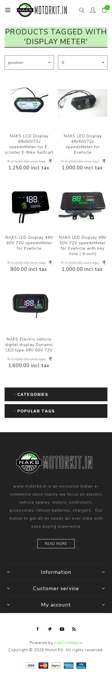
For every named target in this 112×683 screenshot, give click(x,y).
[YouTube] (62, 629)
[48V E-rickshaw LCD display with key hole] (82, 204)
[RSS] (74, 629)
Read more (56, 544)
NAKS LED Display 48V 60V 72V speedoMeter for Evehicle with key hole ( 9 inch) (83, 246)
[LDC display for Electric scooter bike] (29, 204)
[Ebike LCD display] (29, 103)
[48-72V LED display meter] (82, 103)
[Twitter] (50, 629)
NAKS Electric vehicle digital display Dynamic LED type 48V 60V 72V (29, 344)
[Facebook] (38, 629)
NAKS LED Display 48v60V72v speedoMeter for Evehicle (83, 144)
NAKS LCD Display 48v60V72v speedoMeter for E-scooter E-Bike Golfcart (29, 144)
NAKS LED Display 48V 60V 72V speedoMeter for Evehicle (29, 243)
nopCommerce (68, 642)
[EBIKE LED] (29, 305)
